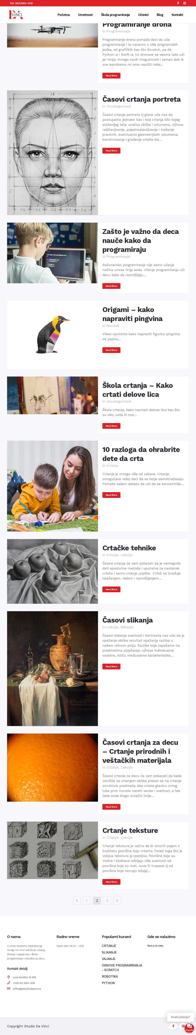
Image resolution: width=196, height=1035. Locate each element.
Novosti (112, 325)
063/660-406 (24, 3)
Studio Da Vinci (36, 1026)
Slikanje (127, 627)
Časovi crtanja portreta (141, 99)
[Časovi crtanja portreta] (52, 152)
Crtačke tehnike (129, 548)
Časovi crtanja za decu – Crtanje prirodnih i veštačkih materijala (140, 751)
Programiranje (118, 31)
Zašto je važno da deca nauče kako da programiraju (140, 240)
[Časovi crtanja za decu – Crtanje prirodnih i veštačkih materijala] (52, 768)
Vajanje (108, 959)
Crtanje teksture (130, 830)
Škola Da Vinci (155, 945)
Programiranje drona (137, 24)
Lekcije (127, 555)
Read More (111, 75)
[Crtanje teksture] (52, 850)
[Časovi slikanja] (52, 668)
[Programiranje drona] (52, 31)
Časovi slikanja (127, 620)
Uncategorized (118, 106)
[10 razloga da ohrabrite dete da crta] (52, 486)
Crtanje (112, 465)
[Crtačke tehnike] (52, 571)
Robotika (110, 976)
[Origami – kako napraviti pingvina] (52, 335)
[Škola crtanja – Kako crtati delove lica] (52, 395)
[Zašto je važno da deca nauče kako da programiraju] (52, 253)
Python (108, 983)
